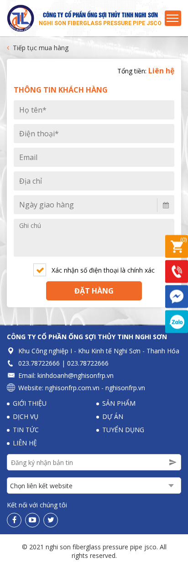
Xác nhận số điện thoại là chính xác (103, 270)
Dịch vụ (25, 416)
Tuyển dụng (123, 429)
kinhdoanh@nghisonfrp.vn (75, 375)
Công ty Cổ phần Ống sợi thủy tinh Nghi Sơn (87, 336)
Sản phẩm (119, 403)
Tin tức (26, 429)
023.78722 (33, 363)
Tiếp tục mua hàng (40, 47)
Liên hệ (25, 443)
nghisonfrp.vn (125, 387)
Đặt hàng (94, 291)
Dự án (112, 416)
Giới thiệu (30, 403)
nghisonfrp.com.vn (72, 387)
